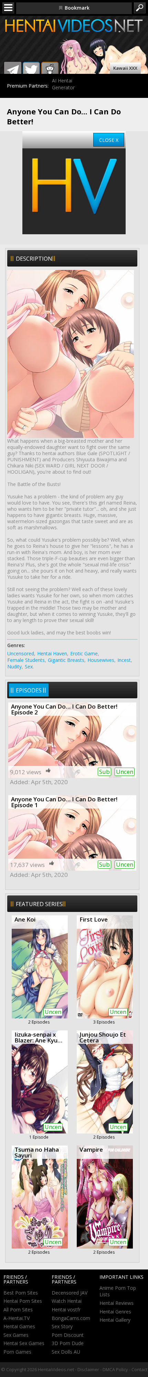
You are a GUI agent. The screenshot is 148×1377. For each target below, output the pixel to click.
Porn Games (17, 1351)
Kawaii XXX (125, 68)
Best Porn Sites (20, 1292)
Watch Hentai (67, 1301)
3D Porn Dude (68, 1343)
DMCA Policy (115, 1369)
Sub (104, 772)
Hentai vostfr (66, 1309)
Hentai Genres (115, 1311)
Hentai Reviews (116, 1303)
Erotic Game (84, 653)
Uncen (124, 772)
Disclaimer (88, 1369)
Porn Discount (68, 1335)
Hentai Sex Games (23, 1343)
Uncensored (20, 653)
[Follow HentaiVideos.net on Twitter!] (31, 70)
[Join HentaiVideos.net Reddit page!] (50, 70)
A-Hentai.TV (16, 1318)
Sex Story (62, 1326)
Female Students (26, 660)
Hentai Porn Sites (22, 1301)
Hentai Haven (52, 653)
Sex (29, 666)
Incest (124, 660)
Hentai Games (19, 1326)
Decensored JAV (69, 1292)
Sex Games (16, 1335)
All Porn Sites (18, 1309)
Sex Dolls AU (66, 1351)
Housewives (100, 660)
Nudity (14, 666)
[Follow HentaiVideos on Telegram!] (12, 70)
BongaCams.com (71, 1318)
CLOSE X (108, 140)
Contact (139, 1369)
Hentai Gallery (114, 1320)
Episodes (28, 690)
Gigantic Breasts (66, 660)
